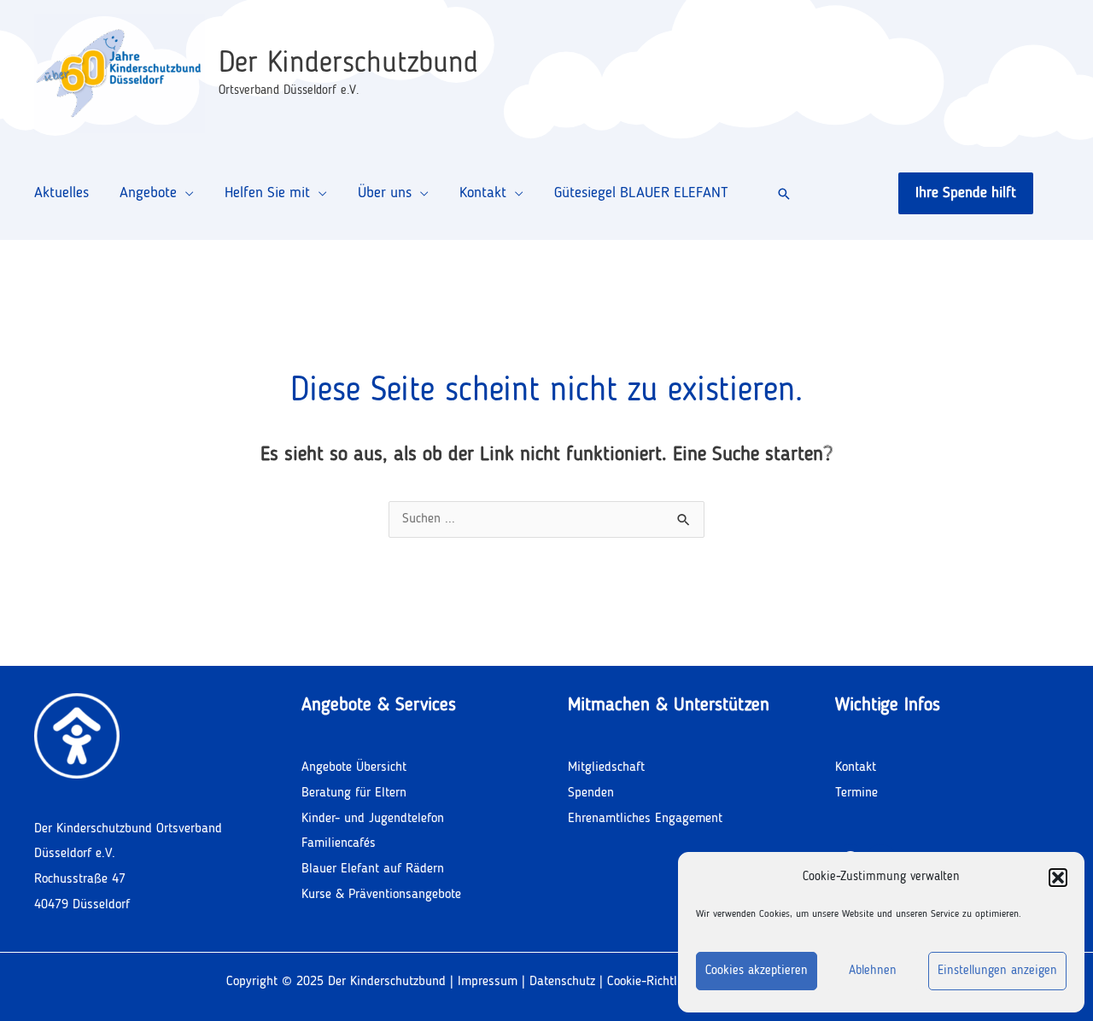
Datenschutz (562, 982)
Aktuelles (61, 193)
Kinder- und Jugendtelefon (372, 819)
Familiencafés (338, 843)
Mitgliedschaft (606, 767)
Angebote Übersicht (353, 767)
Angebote (148, 193)
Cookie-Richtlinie (654, 982)
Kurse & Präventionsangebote (381, 894)
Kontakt (482, 193)
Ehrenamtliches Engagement (645, 819)
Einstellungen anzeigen (997, 971)
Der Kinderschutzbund (348, 64)
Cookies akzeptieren (756, 971)
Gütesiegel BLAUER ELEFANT (641, 193)
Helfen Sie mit (267, 193)
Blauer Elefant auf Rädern (372, 869)
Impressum (487, 982)
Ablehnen (873, 971)
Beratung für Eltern (353, 793)
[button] (1058, 877)
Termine (856, 793)
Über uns (385, 193)
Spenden (591, 793)
